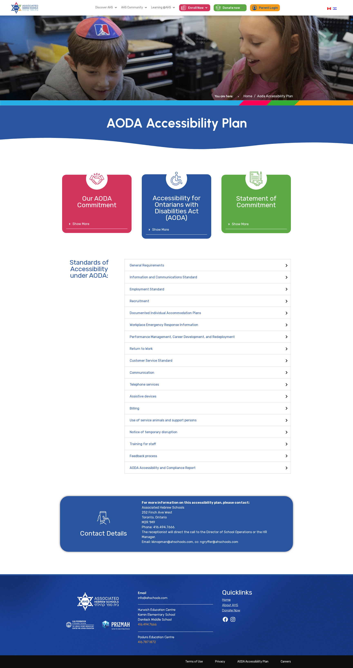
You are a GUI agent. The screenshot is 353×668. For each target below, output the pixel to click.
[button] (106, 7)
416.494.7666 (147, 624)
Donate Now (231, 610)
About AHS (230, 605)
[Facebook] (225, 619)
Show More (81, 224)
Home (226, 600)
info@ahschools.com (152, 598)
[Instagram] (233, 619)
